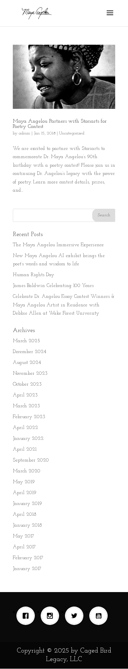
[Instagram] (51, 616)
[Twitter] (76, 616)
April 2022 (25, 427)
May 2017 (23, 536)
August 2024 (27, 362)
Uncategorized (71, 133)
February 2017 (28, 558)
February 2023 (29, 417)
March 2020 (26, 471)
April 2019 (24, 492)
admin (24, 133)
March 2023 (26, 406)
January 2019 (27, 503)
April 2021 (24, 449)
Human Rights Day (33, 275)
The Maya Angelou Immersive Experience (58, 245)
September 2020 (31, 460)
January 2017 (27, 568)
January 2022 (28, 438)
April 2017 (24, 547)
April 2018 (24, 514)
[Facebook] (27, 616)
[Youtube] (100, 616)
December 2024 (29, 351)
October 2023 (27, 384)
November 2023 (30, 373)
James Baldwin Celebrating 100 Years (53, 285)
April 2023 (25, 395)
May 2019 (24, 482)
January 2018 (27, 525)
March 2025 (26, 341)
